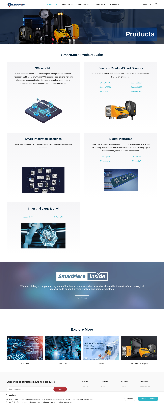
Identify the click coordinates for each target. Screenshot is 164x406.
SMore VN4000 (105, 91)
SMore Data (136, 157)
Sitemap (104, 387)
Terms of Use (145, 387)
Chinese (144, 4)
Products (85, 381)
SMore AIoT (136, 161)
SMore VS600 (105, 83)
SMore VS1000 (105, 87)
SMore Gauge (105, 161)
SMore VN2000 (136, 91)
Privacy (123, 387)
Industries (124, 381)
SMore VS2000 (136, 87)
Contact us (144, 381)
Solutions (104, 381)
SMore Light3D (105, 157)
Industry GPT (28, 217)
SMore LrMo (58, 217)
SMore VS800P (136, 83)
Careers (85, 387)
